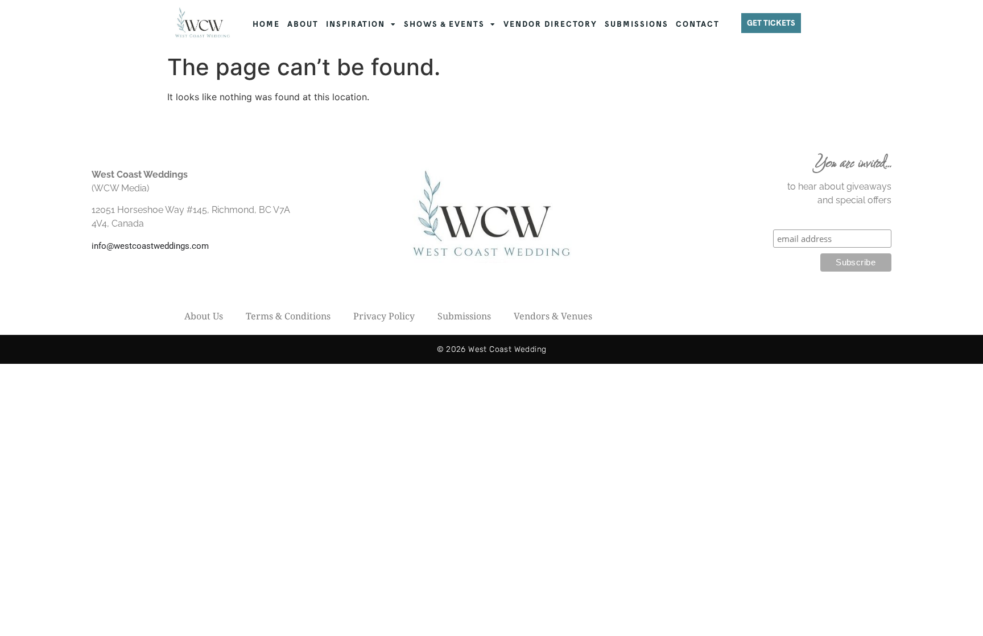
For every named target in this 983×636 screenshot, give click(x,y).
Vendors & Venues (553, 316)
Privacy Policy (384, 316)
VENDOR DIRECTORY (550, 24)
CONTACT (698, 24)
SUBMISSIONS (636, 24)
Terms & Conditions (288, 316)
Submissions (464, 316)
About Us (203, 316)
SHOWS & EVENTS (444, 24)
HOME (266, 24)
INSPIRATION (355, 24)
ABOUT (303, 24)
